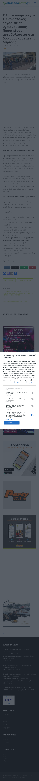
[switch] (32, 393)
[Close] (35, 356)
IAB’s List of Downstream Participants (21, 383)
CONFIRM (9, 423)
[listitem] (19, 388)
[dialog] (19, 390)
